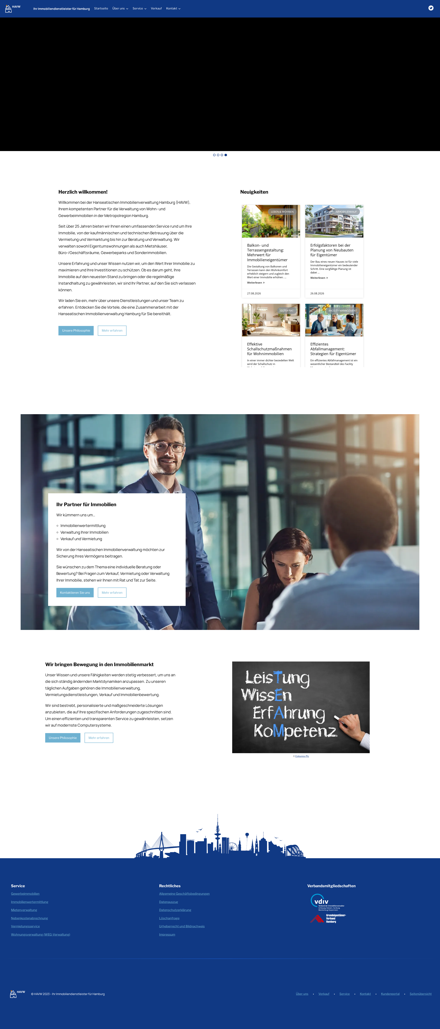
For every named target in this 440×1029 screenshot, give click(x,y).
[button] (214, 155)
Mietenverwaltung (24, 910)
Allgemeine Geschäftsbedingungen (184, 893)
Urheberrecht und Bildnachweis (182, 926)
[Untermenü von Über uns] (127, 8)
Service (344, 994)
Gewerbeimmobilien (25, 893)
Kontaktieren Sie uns (75, 592)
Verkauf (323, 994)
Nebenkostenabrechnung (29, 918)
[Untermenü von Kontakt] (179, 8)
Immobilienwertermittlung (29, 902)
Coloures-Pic (302, 756)
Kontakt (365, 994)
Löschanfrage (169, 918)
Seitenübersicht (421, 994)
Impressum (167, 934)
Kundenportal (390, 994)
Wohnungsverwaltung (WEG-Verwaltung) (40, 934)
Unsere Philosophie (76, 330)
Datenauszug (168, 902)
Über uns (302, 994)
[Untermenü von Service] (145, 8)
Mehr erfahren (112, 330)
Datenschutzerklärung (175, 910)
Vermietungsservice (25, 926)
